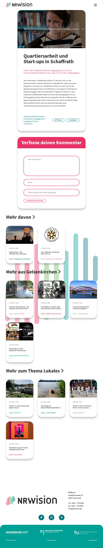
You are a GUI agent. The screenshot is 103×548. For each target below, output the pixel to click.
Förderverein (28, 119)
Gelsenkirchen (56, 70)
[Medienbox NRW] (17, 532)
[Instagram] (51, 517)
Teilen (59, 120)
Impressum (93, 540)
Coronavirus (28, 124)
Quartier (41, 116)
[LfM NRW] (51, 532)
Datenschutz (11, 540)
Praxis (35, 121)
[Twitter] (61, 517)
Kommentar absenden (34, 201)
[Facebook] (41, 517)
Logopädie (28, 121)
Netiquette (51, 540)
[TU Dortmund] (85, 532)
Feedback (73, 120)
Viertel (34, 116)
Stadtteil (27, 116)
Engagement (39, 119)
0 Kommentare (73, 73)
